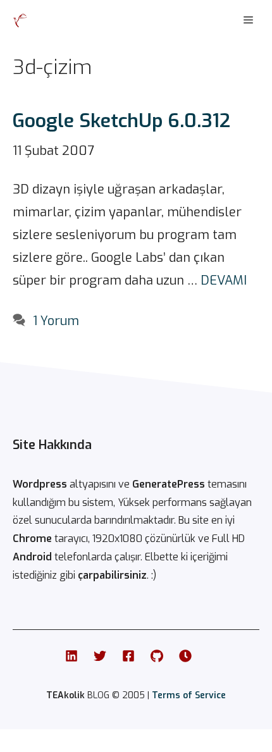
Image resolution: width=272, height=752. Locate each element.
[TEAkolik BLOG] (20, 20)
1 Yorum (56, 321)
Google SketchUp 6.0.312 (121, 120)
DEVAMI (224, 280)
